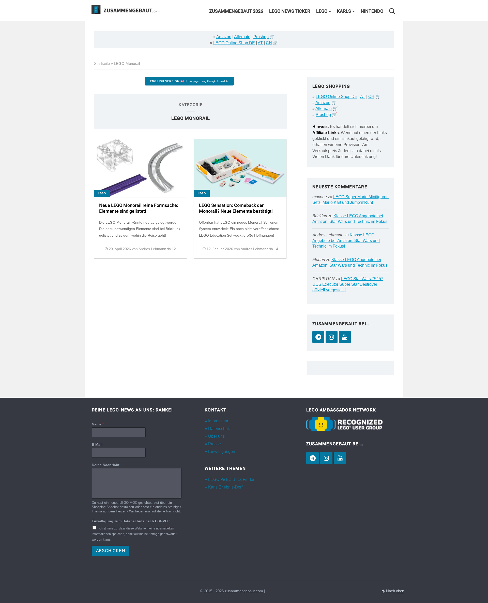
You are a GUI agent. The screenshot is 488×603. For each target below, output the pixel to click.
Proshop (261, 37)
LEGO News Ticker (289, 11)
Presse (214, 444)
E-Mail (97, 444)
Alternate (242, 37)
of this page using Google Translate (189, 81)
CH (269, 43)
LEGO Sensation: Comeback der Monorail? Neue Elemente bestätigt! (236, 208)
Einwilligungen (221, 451)
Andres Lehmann (327, 235)
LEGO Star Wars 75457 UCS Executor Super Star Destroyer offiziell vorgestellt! (347, 284)
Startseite (102, 63)
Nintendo (372, 11)
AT (260, 43)
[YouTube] (345, 337)
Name (98, 424)
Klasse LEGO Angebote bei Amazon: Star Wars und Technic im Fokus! (346, 240)
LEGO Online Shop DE (234, 43)
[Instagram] (332, 337)
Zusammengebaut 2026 (236, 11)
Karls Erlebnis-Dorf (225, 487)
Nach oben (394, 591)
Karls (344, 11)
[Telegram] (318, 337)
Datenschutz (219, 428)
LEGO (321, 11)
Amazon (223, 37)
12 (174, 249)
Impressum (218, 421)
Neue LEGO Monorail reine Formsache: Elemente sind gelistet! (138, 208)
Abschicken (110, 551)
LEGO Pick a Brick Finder (231, 479)
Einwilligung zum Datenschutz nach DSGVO (131, 521)
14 (276, 249)
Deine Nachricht (107, 465)
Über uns (216, 436)
